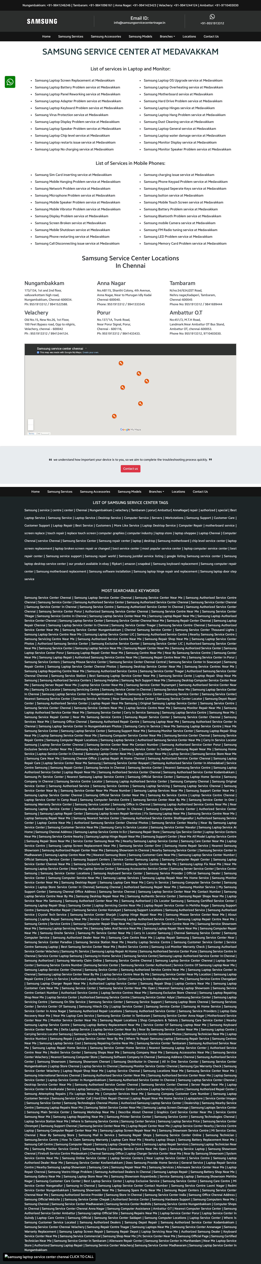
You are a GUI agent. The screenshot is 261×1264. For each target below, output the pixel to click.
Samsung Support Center (160, 836)
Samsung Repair (61, 1038)
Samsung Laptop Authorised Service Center (137, 781)
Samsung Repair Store (145, 832)
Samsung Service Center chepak (88, 1199)
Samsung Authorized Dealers (101, 1222)
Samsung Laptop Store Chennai (187, 1002)
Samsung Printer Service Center (129, 1117)
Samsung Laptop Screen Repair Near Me (128, 1130)
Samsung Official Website (42, 1199)
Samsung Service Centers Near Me (99, 708)
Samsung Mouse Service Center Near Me (196, 914)
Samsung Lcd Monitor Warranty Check (178, 947)
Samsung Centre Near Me (144, 653)
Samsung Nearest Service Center (96, 818)
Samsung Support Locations (143, 910)
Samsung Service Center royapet (126, 763)
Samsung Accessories (106, 36)
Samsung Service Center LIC (163, 643)
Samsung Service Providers (198, 1011)
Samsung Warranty (95, 1140)
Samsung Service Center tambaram (162, 1043)
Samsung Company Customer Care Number (179, 1094)
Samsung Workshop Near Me (94, 1112)
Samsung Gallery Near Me (43, 1176)
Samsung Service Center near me (211, 1071)
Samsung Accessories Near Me (188, 1052)
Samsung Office (113, 1153)
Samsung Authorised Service (70, 786)
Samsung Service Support (144, 1002)
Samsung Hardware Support (171, 1199)
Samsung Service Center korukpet (97, 910)
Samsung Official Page (193, 1236)
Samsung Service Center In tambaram (124, 1015)
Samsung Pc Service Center (44, 777)
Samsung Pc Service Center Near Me (105, 933)
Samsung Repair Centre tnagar (108, 1227)
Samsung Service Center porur (61, 611)
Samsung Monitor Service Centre (56, 1149)
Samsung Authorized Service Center (197, 648)
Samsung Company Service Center (171, 809)
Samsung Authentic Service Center (152, 896)
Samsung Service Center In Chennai (51, 607)
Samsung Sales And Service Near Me (116, 928)
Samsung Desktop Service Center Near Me (151, 666)
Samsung (31, 680)
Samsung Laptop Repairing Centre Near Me (54, 671)
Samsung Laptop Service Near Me (98, 648)
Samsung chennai (37, 1204)
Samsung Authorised (137, 901)
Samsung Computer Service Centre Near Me (164, 924)
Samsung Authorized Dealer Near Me (79, 937)
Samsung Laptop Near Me (161, 721)
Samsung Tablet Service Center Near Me (113, 1107)
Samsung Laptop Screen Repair (81, 1231)
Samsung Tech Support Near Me (143, 680)
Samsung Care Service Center (202, 1020)
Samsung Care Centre (215, 1181)
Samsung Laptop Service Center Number (207, 855)
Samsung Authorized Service (185, 910)
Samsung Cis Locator (46, 689)
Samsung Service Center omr (140, 846)
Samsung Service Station (69, 676)
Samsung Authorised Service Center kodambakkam (199, 772)
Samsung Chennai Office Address (73, 891)
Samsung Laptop (147, 859)
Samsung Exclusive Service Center (116, 643)
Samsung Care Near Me (43, 758)
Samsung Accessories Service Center (143, 868)
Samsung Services (70, 36)
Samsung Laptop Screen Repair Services (114, 813)
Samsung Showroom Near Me (93, 1190)
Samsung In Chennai (81, 1185)
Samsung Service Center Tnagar (162, 671)
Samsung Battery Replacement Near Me (207, 1140)
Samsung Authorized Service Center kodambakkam (198, 1222)
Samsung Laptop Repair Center (62, 813)
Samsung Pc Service (75, 951)
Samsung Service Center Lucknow (125, 1089)
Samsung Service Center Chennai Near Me (135, 620)
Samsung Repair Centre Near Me (163, 657)
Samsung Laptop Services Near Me (159, 790)
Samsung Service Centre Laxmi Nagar (198, 1185)
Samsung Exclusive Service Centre (98, 864)
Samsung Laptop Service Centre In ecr (101, 832)
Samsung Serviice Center (44, 1103)
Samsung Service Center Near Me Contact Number (123, 744)
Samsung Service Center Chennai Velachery (54, 1227)
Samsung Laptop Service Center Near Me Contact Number (180, 891)
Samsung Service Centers (42, 662)
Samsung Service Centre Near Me (175, 611)
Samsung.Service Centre (42, 1140)
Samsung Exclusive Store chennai (173, 993)
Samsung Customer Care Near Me (152, 855)
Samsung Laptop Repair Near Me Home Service (176, 878)
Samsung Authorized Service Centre (112, 671)
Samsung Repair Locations (119, 1020)
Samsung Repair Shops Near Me (202, 896)
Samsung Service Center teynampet (151, 685)
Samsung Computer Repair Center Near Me (67, 1130)
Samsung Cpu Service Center (182, 832)
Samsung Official (80, 1218)
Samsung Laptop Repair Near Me (172, 616)
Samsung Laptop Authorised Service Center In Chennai (197, 956)
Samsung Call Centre (39, 1144)
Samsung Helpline (107, 680)
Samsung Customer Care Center (59, 1181)
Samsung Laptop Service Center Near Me (118, 616)
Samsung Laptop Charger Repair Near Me (57, 983)
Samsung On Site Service (68, 1002)
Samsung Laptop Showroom (191, 988)
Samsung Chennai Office (80, 758)
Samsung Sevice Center (102, 970)
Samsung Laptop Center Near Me (109, 754)
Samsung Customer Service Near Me (73, 827)
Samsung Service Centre (97, 607)
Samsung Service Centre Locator (79, 781)
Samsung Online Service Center (85, 1158)
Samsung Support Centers (92, 859)
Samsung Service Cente (176, 676)
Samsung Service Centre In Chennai (62, 616)
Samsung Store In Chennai (124, 1195)
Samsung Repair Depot (122, 1231)
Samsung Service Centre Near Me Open (139, 1149)
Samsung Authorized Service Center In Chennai (150, 607)
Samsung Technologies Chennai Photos (91, 1103)
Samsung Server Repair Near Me (55, 685)
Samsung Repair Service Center (148, 717)
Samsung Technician (221, 1135)
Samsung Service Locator (93, 804)
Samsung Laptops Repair (171, 1172)
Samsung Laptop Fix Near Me (201, 864)
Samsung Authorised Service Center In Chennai (142, 1080)
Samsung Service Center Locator (180, 699)
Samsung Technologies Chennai (213, 1117)
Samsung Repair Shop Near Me (167, 639)
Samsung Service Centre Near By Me (151, 864)
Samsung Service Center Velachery (109, 1245)
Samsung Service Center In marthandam (173, 1241)
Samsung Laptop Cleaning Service (118, 1144)
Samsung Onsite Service (58, 933)
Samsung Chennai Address (54, 832)
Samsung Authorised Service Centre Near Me (110, 639)
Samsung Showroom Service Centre (184, 1130)
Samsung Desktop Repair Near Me (100, 896)
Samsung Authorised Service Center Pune (168, 951)
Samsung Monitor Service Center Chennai (149, 1066)
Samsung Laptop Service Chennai (197, 786)
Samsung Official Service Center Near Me (115, 795)
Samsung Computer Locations (165, 1218)
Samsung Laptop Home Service (199, 777)
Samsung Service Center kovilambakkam (95, 1162)
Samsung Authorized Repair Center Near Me (73, 850)
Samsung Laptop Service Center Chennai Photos (82, 666)
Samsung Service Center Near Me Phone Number (96, 790)
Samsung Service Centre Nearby (61, 836)
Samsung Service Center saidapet (118, 1218)
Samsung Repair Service (193, 1038)
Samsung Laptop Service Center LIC (109, 634)
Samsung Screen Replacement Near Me (157, 979)
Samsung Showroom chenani (90, 1061)
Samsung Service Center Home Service (118, 1048)
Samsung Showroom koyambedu (134, 1176)
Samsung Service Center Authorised (146, 965)
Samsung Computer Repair (74, 1144)
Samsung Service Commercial (80, 1236)
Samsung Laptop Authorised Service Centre (144, 919)
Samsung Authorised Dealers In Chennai (123, 1172)
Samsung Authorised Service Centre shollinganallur (158, 818)
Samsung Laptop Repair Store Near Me (171, 928)
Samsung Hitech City (94, 1006)
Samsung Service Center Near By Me (160, 800)
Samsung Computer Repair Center (186, 859)
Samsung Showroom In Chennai (128, 850)
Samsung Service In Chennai (106, 767)
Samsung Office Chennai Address (212, 1195)
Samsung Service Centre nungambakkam (183, 1204)
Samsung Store (116, 855)
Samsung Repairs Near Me (139, 1213)
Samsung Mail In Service (97, 1135)
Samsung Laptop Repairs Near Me (60, 1107)
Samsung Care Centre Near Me (131, 937)
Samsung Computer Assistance (129, 1208)
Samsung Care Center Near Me (203, 841)
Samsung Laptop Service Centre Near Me (53, 634)
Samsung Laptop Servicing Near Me (64, 928)
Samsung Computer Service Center (197, 882)
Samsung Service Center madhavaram (77, 1204)
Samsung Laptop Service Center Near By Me (69, 974)
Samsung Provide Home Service (156, 1162)
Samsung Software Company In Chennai (128, 1057)
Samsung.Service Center (194, 997)
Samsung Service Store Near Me (214, 754)
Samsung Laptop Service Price (179, 1121)
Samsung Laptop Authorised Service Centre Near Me (190, 804)
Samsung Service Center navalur (174, 827)
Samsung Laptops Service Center (214, 1107)
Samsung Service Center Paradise (48, 942)
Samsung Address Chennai (176, 1057)
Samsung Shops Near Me (102, 1052)
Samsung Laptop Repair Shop (45, 905)
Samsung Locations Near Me (164, 1071)
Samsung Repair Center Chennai (189, 620)
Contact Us (211, 36)
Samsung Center (80, 905)
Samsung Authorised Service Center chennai (107, 1084)
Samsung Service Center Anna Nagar (179, 1015)
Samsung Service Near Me (172, 689)
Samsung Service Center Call (72, 1098)
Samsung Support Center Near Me (211, 790)
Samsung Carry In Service (143, 726)
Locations (189, 36)
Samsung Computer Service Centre (105, 800)
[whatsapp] (10, 670)
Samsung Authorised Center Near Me (92, 901)
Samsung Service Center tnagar (134, 625)
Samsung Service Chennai (117, 891)
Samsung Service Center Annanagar (197, 1227)
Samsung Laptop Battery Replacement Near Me (107, 1025)
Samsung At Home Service (202, 1006)
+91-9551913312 (212, 23)
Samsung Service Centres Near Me (210, 666)
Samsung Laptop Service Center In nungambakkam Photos (81, 726)
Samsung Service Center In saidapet (147, 749)
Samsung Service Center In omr (212, 800)
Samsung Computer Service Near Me (74, 878)
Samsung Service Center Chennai (48, 597)
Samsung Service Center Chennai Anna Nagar (73, 1208)
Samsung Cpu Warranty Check (201, 1066)
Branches (166, 36)
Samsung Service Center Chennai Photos (120, 823)
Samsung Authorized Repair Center (211, 1089)
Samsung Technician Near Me (204, 1034)
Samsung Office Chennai (70, 721)
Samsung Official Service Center (151, 777)
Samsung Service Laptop (188, 1149)
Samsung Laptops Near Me (151, 1227)
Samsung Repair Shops (135, 1135)
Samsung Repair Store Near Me (48, 841)
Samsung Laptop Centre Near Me (68, 855)
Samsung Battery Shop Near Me (213, 1172)
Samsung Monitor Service (197, 887)
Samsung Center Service (138, 1121)
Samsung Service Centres (111, 786)
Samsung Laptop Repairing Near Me (79, 1117)
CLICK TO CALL (81, 1257)
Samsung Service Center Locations (66, 873)
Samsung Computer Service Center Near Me (131, 735)
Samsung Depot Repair (142, 1222)
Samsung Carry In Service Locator (125, 827)
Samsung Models (140, 36)
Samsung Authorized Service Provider (77, 1195)
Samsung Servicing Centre (81, 689)
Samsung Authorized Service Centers (66, 680)
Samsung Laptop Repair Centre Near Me (207, 919)
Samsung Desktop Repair (79, 882)
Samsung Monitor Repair (53, 910)
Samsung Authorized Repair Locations (96, 1011)
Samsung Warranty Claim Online (80, 960)
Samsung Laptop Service (118, 740)
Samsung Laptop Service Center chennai (53, 795)
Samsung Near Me (222, 712)
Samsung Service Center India (166, 1195)
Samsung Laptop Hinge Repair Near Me (113, 836)
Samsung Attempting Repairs (45, 1094)
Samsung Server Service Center (192, 868)
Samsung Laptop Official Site (98, 1213)
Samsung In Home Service (103, 956)
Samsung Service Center (55, 602)
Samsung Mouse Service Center (84, 662)
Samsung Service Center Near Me (159, 597)
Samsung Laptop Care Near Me (122, 882)
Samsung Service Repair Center (47, 717)
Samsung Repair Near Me (194, 749)
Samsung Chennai (109, 887)
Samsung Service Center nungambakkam (92, 630)
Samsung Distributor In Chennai (136, 1061)
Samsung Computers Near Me (214, 1199)
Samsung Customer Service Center (199, 942)
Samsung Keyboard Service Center (118, 873)
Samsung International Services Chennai (52, 1075)
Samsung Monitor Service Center (171, 731)
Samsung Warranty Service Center (48, 804)
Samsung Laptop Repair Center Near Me (95, 653)
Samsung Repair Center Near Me (147, 648)
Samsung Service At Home (92, 699)
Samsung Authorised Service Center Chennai (158, 602)
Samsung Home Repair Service (187, 846)
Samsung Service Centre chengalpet (211, 979)
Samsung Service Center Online (179, 1135)
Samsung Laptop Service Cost (60, 1043)
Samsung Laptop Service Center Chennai (103, 597)
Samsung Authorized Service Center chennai (179, 758)
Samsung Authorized (39, 960)
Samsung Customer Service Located (50, 1222)
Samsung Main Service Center (49, 1112)
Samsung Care (99, 1167)
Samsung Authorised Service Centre (162, 634)
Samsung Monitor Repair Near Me (197, 708)
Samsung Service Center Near (214, 937)
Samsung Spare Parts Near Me (140, 1190)
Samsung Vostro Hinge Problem (70, 1172)
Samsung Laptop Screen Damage (166, 1107)
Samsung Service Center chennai (214, 602)
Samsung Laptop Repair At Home (115, 951)
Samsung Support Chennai (59, 1126)
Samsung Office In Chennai (132, 804)
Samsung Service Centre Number (59, 965)
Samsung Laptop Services (121, 878)
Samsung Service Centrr (171, 1117)
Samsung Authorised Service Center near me (114, 1075)
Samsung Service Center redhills (129, 1204)
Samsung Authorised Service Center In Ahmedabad (188, 763)
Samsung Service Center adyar (154, 997)
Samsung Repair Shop (156, 983)
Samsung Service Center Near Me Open (127, 988)
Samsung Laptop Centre (218, 1029)
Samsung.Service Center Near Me (102, 1126)
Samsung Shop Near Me (120, 1236)
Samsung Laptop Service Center (81, 620)
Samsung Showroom (52, 1061)
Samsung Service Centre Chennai (182, 625)
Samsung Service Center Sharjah (93, 914)
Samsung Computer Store (80, 1057)
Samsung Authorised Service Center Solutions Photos (145, 1034)
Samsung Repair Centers (182, 1190)
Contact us (130, 468)
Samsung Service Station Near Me (100, 942)
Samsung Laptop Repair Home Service (60, 1048)
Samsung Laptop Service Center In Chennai (78, 625)
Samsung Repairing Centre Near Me (109, 1043)
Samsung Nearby (95, 1149)
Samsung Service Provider (165, 873)
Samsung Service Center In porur (212, 657)
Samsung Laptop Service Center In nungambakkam (78, 694)
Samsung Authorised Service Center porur (191, 744)
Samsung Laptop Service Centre (184, 712)
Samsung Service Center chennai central (138, 662)
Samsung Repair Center (67, 767)
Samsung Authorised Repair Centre (115, 721)
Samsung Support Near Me (127, 731)
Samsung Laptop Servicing (151, 786)
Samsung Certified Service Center (211, 901)
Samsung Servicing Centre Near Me (50, 639)
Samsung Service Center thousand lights (205, 630)
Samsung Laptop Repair (56, 657)
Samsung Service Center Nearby (175, 823)
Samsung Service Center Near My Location (182, 974)
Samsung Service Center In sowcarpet (195, 662)
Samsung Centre (36, 924)
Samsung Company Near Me (143, 1052)
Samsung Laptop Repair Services (166, 1144)
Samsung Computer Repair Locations (72, 740)
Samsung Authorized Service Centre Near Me (153, 970)
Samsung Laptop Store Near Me (86, 1176)
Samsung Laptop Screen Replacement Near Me (83, 846)
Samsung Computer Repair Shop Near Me (102, 924)
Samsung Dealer (210, 873)
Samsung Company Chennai (190, 781)
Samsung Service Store (90, 1034)
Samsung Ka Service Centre (168, 795)
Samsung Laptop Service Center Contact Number (133, 1185)
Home (46, 36)
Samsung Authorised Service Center (99, 602)
